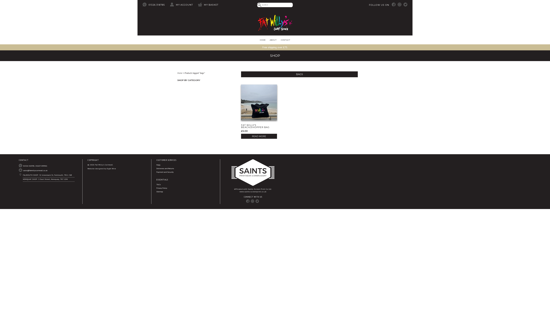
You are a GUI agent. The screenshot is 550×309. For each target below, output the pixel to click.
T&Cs (158, 184)
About (273, 40)
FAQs (158, 165)
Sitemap (159, 192)
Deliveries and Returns (165, 168)
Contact (285, 40)
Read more (259, 136)
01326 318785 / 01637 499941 (35, 166)
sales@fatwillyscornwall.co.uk (35, 170)
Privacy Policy (161, 188)
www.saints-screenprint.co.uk (253, 192)
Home (263, 40)
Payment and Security (165, 172)
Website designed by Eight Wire (102, 169)
